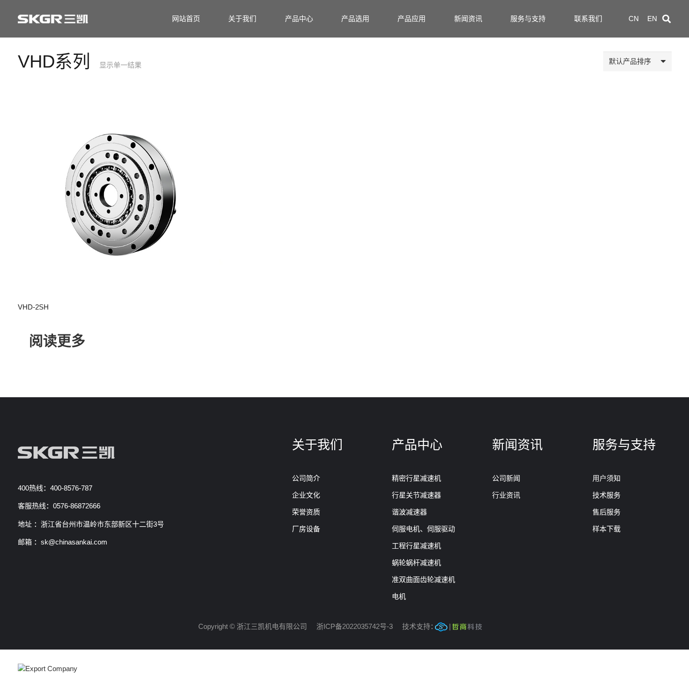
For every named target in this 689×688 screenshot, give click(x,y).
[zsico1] (458, 628)
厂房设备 (306, 529)
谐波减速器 (409, 512)
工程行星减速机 (416, 546)
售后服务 (606, 512)
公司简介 (306, 478)
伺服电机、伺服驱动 (423, 529)
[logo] (53, 19)
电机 (399, 596)
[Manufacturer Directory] (47, 669)
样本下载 (606, 529)
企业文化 (306, 495)
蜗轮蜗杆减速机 (416, 563)
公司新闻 (506, 478)
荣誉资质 (306, 512)
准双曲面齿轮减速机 (423, 579)
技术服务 (606, 495)
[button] (666, 19)
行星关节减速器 (416, 495)
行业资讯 (506, 495)
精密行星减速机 (416, 478)
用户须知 (606, 478)
